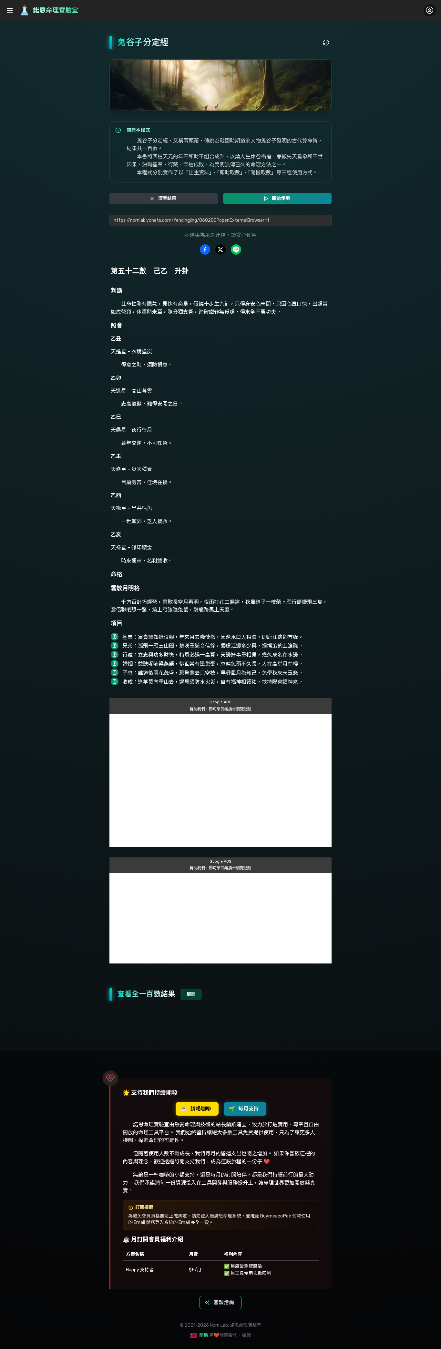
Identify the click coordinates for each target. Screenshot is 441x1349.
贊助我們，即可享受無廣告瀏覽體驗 (220, 709)
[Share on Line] (236, 249)
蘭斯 (203, 1335)
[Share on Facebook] (205, 249)
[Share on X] (220, 249)
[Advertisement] (220, 780)
